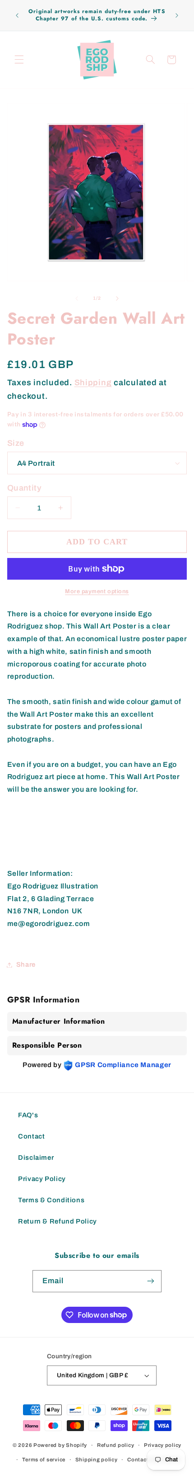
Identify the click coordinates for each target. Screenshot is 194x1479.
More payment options (97, 591)
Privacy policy (162, 1445)
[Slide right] (117, 298)
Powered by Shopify (60, 1445)
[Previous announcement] (17, 15)
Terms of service (43, 1459)
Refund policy (115, 1445)
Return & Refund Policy (57, 1221)
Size (15, 443)
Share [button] (26, 964)
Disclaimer (36, 1157)
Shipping (93, 382)
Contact (31, 1136)
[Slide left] (77, 298)
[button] (19, 59)
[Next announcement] (177, 15)
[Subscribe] (150, 1281)
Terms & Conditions (51, 1200)
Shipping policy (96, 1459)
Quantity (24, 487)
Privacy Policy (42, 1178)
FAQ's (28, 1115)
